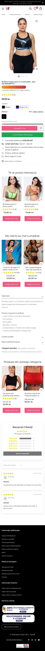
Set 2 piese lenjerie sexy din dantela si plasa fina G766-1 (33, 268)
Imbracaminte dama (10, 352)
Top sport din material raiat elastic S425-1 (11, 394)
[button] (7, 95)
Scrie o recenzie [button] (22, 453)
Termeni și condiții (8, 539)
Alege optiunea (11, 219)
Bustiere (31, 348)
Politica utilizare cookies (10, 549)
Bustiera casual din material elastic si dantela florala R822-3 (33, 394)
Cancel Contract (7, 556)
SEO (26, 635)
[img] (8, 474)
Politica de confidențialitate (11, 546)
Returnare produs (11, 627)
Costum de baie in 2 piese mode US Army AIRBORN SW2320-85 (11, 268)
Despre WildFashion (9, 536)
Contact (4, 577)
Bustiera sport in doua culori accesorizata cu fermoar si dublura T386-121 (10, 205)
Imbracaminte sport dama (31, 352)
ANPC (4, 552)
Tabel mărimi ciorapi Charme (12, 595)
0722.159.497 (27, 140)
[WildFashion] (8, 9)
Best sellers (22, 348)
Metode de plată (7, 570)
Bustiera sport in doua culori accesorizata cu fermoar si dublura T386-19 (32, 205)
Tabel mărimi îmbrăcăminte (11, 588)
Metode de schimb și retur (10, 574)
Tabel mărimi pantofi (9, 591)
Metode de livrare (8, 567)
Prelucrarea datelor (8, 542)
